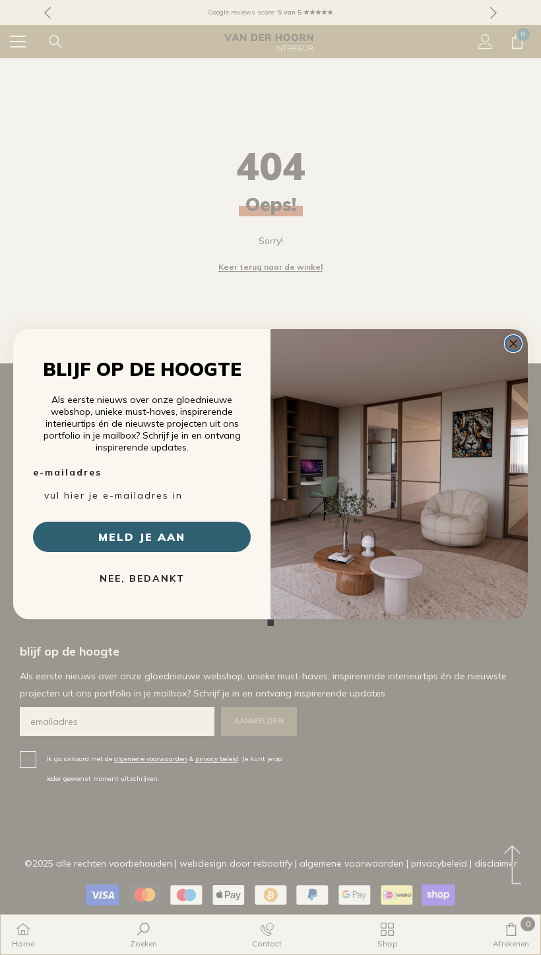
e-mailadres (67, 472)
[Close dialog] (513, 344)
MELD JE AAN (141, 536)
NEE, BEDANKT (142, 578)
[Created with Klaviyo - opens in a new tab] (270, 622)
